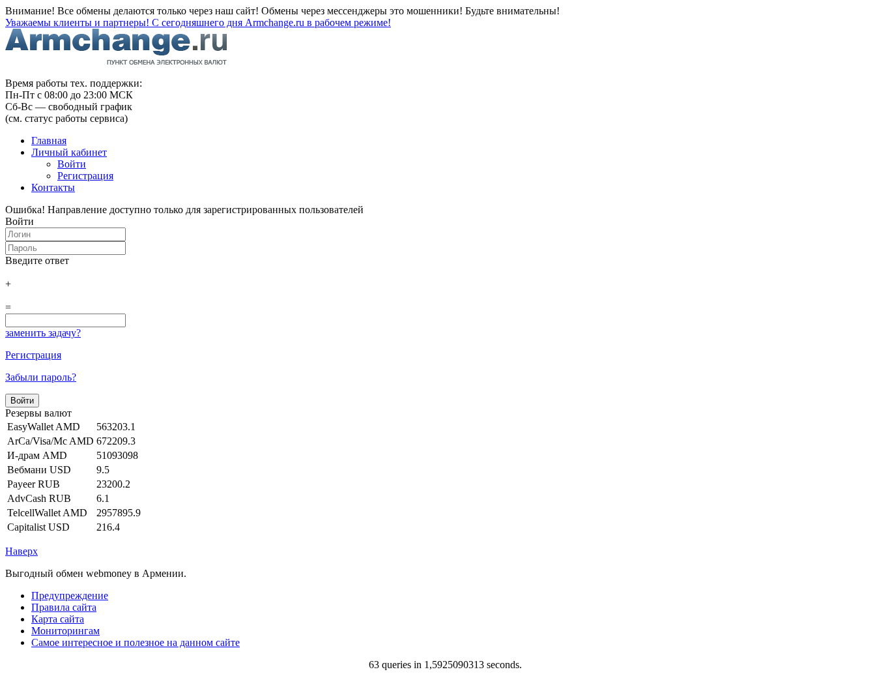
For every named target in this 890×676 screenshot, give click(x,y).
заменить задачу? (43, 332)
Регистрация (33, 354)
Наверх (21, 551)
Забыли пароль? (40, 377)
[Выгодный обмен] (116, 60)
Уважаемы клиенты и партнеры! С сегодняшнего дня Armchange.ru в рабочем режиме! (198, 22)
